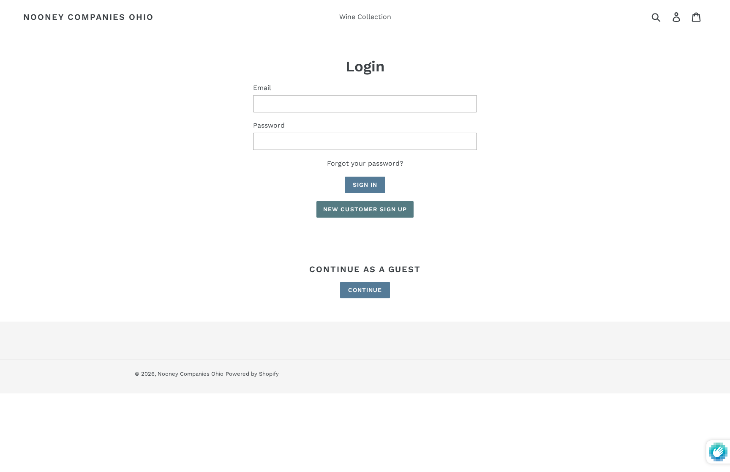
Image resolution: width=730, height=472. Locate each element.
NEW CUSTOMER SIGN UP (365, 209)
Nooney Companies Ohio (88, 17)
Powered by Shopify (252, 374)
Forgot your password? (365, 163)
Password (269, 125)
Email (262, 88)
